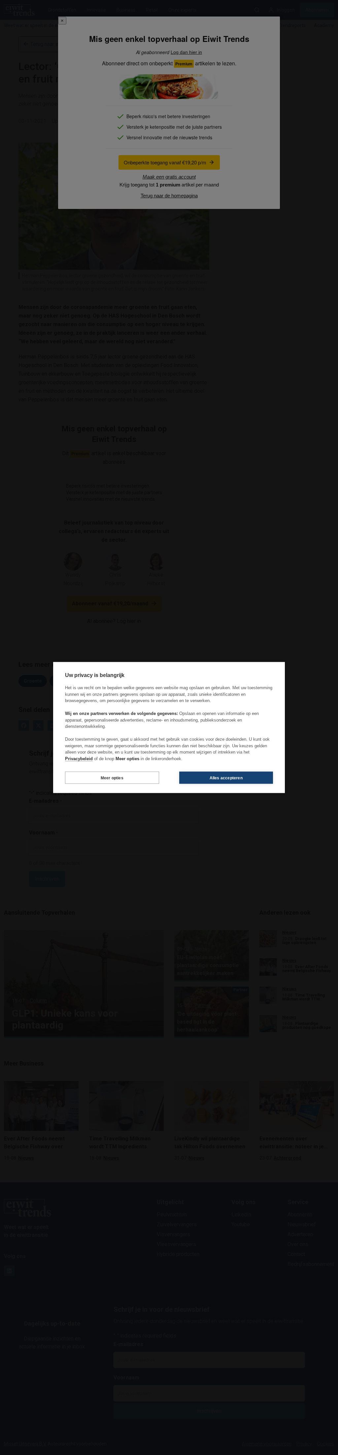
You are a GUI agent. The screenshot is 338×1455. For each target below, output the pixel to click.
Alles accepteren (226, 777)
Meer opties (112, 777)
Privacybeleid (79, 758)
